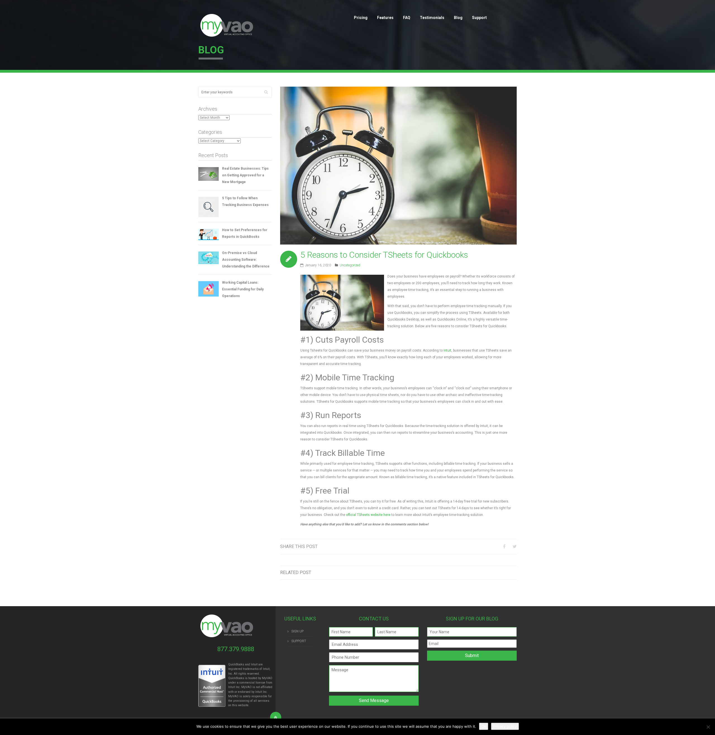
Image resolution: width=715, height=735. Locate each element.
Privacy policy (505, 726)
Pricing (361, 17)
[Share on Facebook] (504, 546)
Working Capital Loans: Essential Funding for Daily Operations (243, 289)
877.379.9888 (235, 649)
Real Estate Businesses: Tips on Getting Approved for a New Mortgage (245, 175)
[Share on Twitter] (515, 546)
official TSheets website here (368, 515)
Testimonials (432, 17)
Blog (458, 17)
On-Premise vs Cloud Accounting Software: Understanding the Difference (246, 259)
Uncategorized (350, 265)
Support (479, 17)
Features (385, 17)
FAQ (406, 17)
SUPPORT (298, 641)
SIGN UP (297, 631)
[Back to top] (275, 717)
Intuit (447, 350)
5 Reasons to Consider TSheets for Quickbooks (384, 255)
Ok (483, 726)
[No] (708, 727)
